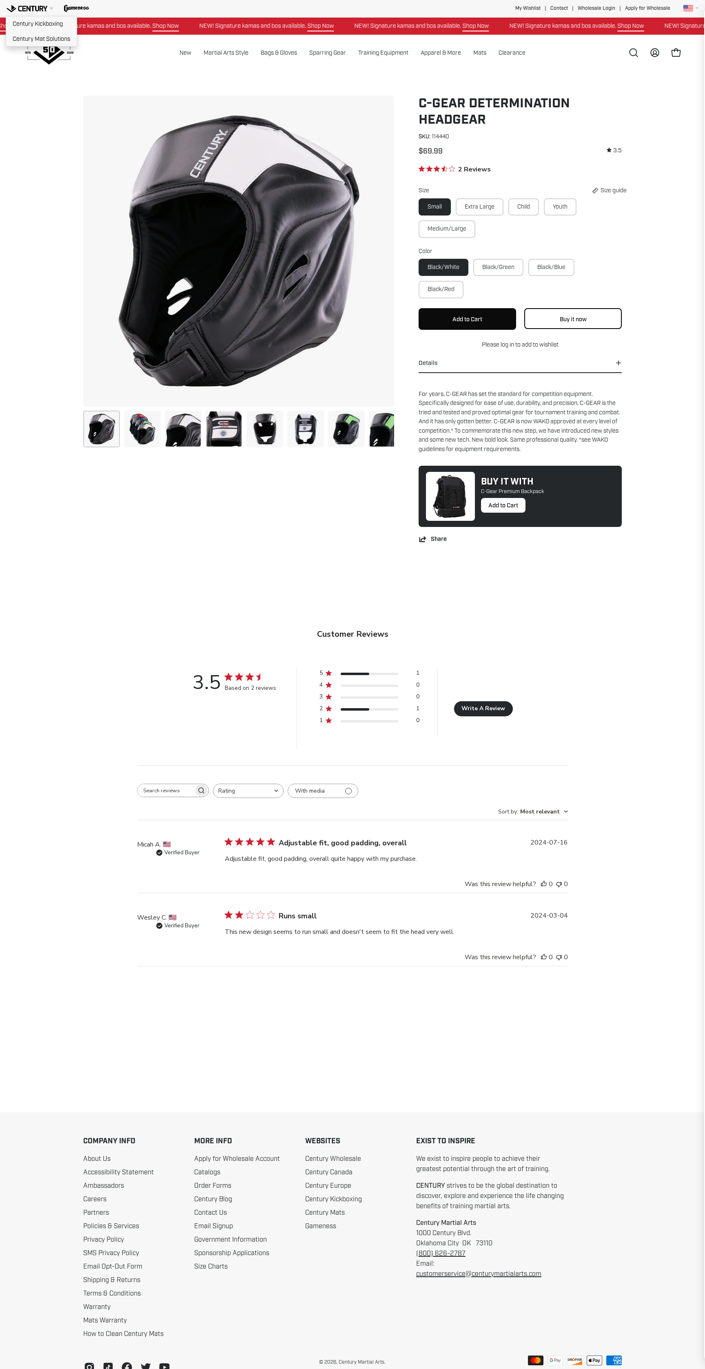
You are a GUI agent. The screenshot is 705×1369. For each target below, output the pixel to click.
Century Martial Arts (361, 1362)
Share (439, 539)
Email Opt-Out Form (112, 1266)
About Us (97, 1159)
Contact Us (210, 1213)
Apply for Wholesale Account (237, 1159)
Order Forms (212, 1186)
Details (428, 363)
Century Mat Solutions (41, 38)
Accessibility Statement (118, 1172)
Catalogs (207, 1172)
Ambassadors (103, 1186)
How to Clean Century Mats (123, 1334)
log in (507, 344)
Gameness (320, 1226)
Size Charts (211, 1266)
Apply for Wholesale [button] (647, 8)
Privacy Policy (103, 1240)
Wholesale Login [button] (596, 8)
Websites (322, 1141)
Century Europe (328, 1186)
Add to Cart (503, 505)
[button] (76, 8)
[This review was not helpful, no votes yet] (559, 884)
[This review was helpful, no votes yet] (544, 884)
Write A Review (483, 708)
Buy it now (573, 319)
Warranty (97, 1307)
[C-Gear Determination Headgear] (101, 429)
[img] (614, 150)
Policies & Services (111, 1226)
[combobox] (248, 791)
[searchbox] (165, 790)
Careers (94, 1199)
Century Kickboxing (38, 23)
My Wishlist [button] (528, 8)
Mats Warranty (105, 1320)
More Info (213, 1141)
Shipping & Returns (111, 1280)
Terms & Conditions (112, 1293)
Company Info (109, 1141)
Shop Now (140, 25)
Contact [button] (559, 8)
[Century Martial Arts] (48, 53)
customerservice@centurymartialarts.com (478, 1274)
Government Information (230, 1240)
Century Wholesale (333, 1159)
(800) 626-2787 (441, 1253)
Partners (96, 1213)
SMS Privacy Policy (111, 1253)
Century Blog (213, 1199)
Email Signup (213, 1226)
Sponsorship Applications (231, 1253)
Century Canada (328, 1172)
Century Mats (325, 1213)
